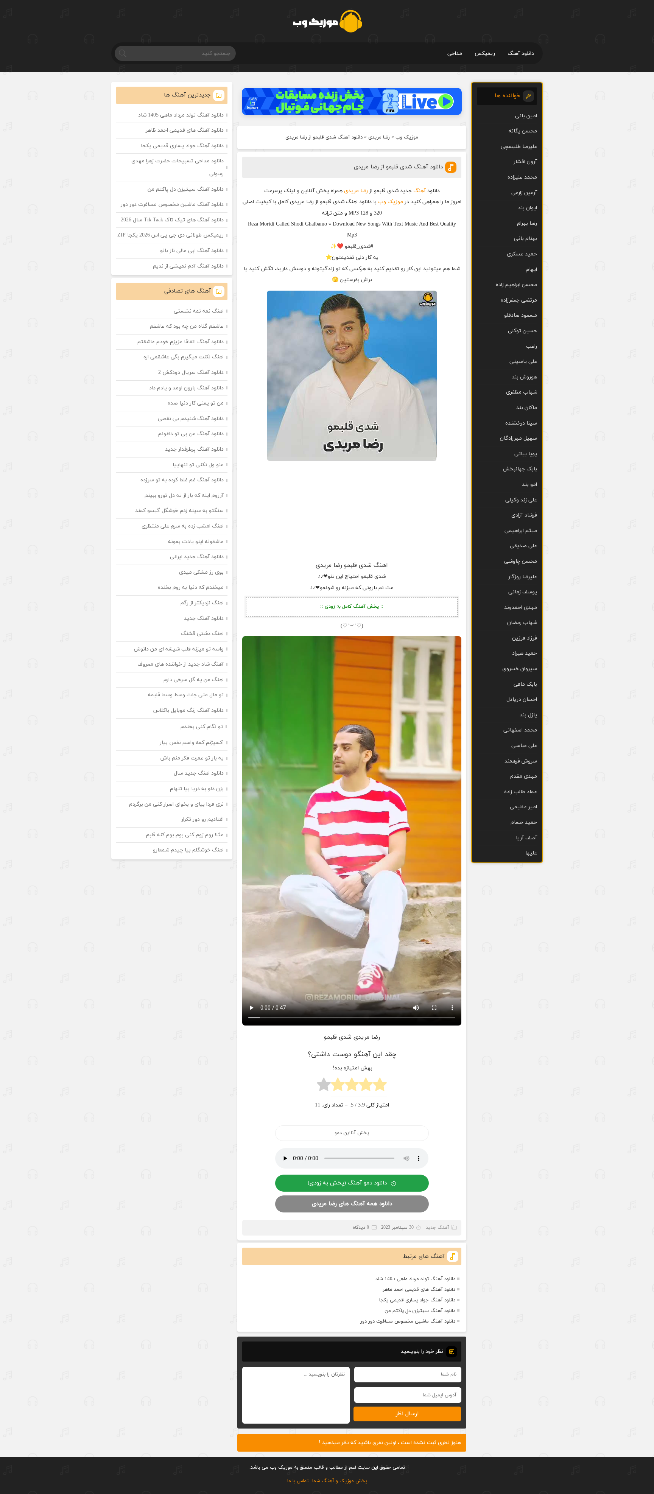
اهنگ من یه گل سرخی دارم (194, 679)
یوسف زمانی (522, 592)
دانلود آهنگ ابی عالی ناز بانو (192, 250)
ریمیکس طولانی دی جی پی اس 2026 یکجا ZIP (170, 235)
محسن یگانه (523, 131)
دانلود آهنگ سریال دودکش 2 (191, 372)
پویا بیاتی (525, 454)
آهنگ (419, 191)
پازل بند (528, 715)
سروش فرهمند (521, 761)
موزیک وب (407, 137)
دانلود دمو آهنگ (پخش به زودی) (347, 1183)
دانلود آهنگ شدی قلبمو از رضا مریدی (398, 167)
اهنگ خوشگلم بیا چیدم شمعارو (188, 850)
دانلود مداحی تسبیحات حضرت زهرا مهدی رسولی (177, 167)
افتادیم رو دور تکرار (202, 819)
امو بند (529, 484)
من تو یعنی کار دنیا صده (196, 403)
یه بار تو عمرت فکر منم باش (192, 758)
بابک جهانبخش (520, 469)
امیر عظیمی (523, 807)
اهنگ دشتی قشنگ (202, 633)
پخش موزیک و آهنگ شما (339, 1481)
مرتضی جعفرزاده (519, 300)
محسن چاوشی (520, 561)
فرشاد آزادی (524, 515)
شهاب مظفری (521, 392)
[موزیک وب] (327, 21)
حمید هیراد (524, 653)
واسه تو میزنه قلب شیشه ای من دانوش (179, 649)
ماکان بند (526, 407)
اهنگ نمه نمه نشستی (199, 311)
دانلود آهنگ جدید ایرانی (197, 556)
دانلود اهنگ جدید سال (199, 773)
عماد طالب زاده (520, 791)
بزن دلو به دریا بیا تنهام (197, 788)
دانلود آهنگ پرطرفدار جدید (194, 449)
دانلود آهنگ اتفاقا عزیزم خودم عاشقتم (180, 341)
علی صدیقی (523, 545)
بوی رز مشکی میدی (201, 572)
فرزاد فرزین (524, 638)
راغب (531, 346)
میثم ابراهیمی (521, 530)
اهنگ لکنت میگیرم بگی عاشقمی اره (183, 357)
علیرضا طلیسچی (519, 146)
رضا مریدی (379, 137)
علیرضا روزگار (522, 576)
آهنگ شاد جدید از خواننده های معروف (180, 664)
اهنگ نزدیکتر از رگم (202, 603)
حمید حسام (524, 822)
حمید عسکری (522, 254)
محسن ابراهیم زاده (516, 284)
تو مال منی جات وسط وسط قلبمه (186, 695)
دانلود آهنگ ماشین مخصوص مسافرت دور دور (407, 1321)
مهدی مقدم (523, 776)
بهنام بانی (525, 238)
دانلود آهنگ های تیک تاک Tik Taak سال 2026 (172, 220)
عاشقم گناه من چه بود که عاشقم (187, 326)
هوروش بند (524, 377)
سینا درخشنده (521, 423)
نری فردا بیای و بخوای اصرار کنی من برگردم (176, 804)
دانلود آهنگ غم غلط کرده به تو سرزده (182, 480)
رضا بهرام (527, 223)
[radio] (380, 1086)
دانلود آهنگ (521, 53)
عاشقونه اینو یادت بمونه (196, 541)
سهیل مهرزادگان (518, 438)
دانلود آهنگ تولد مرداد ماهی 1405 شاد (415, 1279)
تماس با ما (297, 1481)
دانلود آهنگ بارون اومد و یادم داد (186, 388)
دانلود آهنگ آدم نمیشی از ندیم (188, 266)
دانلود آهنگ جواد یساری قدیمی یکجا (417, 1300)
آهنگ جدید (437, 1228)
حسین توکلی (522, 331)
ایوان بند (527, 208)
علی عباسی (524, 745)
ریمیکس (485, 53)
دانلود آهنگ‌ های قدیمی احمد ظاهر (419, 1289)
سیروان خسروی (519, 668)
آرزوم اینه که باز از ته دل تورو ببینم (184, 495)
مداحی (454, 53)
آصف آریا (526, 838)
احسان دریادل (521, 699)
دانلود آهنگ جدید (204, 618)
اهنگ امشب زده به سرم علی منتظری (183, 526)
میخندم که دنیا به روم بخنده (191, 587)
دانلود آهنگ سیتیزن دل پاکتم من (420, 1310)
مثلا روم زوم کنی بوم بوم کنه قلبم (185, 835)
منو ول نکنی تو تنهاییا (198, 464)
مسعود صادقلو (520, 315)
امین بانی (526, 116)
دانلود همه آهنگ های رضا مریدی (352, 1204)
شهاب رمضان (522, 622)
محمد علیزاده (522, 177)
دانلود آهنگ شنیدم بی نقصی (191, 418)
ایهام (531, 269)
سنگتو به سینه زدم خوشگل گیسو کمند (179, 510)
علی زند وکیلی (521, 500)
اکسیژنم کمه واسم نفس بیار (192, 742)
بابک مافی (525, 684)
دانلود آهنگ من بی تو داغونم (191, 433)
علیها (531, 853)
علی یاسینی (523, 361)
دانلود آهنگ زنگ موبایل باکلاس (188, 710)
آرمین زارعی (524, 192)
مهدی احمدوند (520, 607)
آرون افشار (525, 161)
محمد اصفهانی (520, 730)
